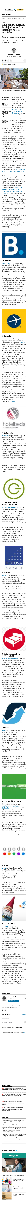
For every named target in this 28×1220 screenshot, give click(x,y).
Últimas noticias (6, 1085)
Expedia (23, 343)
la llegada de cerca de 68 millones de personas (13, 170)
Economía (6, 15)
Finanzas (10, 1022)
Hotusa (4, 575)
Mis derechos (21, 18)
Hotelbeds (5, 436)
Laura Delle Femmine (14, 54)
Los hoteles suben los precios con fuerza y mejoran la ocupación (5, 102)
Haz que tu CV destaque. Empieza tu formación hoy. (19, 1187)
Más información (5, 1029)
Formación (14, 18)
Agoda (4, 868)
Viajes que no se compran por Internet (6, 121)
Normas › (24, 1014)
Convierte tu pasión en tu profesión (18, 1195)
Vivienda (9, 18)
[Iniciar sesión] (25, 9)
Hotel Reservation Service (10, 659)
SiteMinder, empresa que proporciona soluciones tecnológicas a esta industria (12, 190)
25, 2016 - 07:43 (16, 56)
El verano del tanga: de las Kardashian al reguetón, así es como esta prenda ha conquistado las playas (12, 1130)
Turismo (4, 22)
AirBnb (12, 401)
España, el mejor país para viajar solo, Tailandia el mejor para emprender (6, 113)
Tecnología (4, 1022)
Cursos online (14, 1155)
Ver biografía (12, 1000)
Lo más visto (5, 1117)
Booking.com (6, 263)
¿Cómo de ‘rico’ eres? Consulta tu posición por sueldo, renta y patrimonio (14, 1125)
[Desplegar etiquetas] (25, 1022)
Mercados (4, 18)
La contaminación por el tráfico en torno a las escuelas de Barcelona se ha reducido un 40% (12, 1109)
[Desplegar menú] (3, 9)
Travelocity (5, 926)
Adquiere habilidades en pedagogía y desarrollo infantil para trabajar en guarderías (18, 1181)
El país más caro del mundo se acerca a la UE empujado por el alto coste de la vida (13, 1121)
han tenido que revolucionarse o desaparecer (17, 111)
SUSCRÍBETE (20, 9)
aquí (24, 1032)
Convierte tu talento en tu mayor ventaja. (13, 1175)
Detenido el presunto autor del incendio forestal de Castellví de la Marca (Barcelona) (13, 1103)
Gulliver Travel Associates (10, 507)
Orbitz (4, 730)
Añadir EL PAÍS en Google (9, 64)
